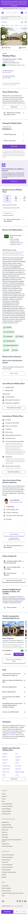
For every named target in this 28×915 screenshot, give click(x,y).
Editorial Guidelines (6, 811)
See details (8, 654)
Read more (14, 107)
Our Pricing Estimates (7, 806)
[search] (22, 12)
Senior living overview (7, 846)
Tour (17, 911)
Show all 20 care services (14, 407)
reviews (17, 25)
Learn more (14, 181)
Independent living (6, 824)
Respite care (5, 834)
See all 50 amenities (13, 472)
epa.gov (23, 598)
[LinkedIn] (25, 901)
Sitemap (20, 906)
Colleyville (5, 760)
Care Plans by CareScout (8, 854)
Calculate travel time (9, 61)
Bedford (4, 757)
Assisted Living (9, 387)
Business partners (6, 813)
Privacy (12, 906)
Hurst (3, 775)
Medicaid (4, 877)
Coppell (17, 760)
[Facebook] (17, 901)
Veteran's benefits (6, 869)
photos (3, 25)
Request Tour (8, 213)
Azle (16, 754)
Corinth (4, 763)
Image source (5, 28)
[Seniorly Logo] (2, 12)
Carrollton (18, 757)
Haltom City (5, 772)
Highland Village (19, 772)
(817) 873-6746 (6, 78)
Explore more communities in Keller (14, 660)
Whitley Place (16, 83)
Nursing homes (5, 843)
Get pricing (14, 146)
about (7, 25)
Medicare (4, 874)
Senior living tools (6, 859)
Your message (7, 519)
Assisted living (5, 822)
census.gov (16, 598)
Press (3, 801)
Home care (4, 832)
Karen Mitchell (14, 500)
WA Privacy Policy (6, 890)
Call (24, 911)
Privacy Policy (5, 885)
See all (5, 22)
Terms (3, 895)
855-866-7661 (22, 8)
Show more (14, 779)
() (10, 506)
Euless (17, 763)
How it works (5, 862)
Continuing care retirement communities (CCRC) (11, 840)
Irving (16, 775)
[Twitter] (23, 901)
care (21, 25)
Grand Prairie (6, 769)
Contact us (4, 796)
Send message (14, 534)
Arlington (5, 754)
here (16, 5)
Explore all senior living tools (14, 580)
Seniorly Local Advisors (7, 867)
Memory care (5, 829)
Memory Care (9, 390)
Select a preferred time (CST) (9, 205)
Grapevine (18, 769)
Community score (11, 65)
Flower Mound (6, 766)
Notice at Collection (6, 888)
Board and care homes (7, 827)
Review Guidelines (6, 808)
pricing (11, 25)
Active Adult (5, 837)
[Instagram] (20, 901)
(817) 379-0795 (6, 72)
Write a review (14, 373)
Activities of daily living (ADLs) (9, 872)
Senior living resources (7, 857)
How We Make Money (7, 803)
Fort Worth (18, 766)
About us (4, 794)
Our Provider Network (7, 864)
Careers (4, 798)
